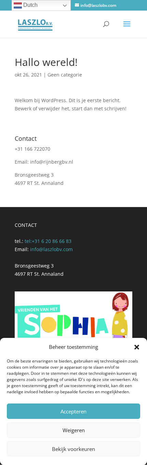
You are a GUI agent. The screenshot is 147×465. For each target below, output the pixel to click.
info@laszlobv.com (51, 249)
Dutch (30, 5)
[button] (136, 347)
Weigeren (74, 430)
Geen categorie (65, 74)
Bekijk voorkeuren (73, 449)
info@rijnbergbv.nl (51, 162)
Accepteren (73, 411)
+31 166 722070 (32, 149)
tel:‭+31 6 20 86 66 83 (48, 241)
